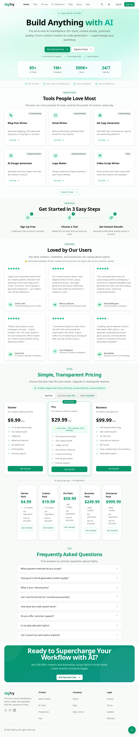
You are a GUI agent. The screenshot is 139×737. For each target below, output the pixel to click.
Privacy (110, 699)
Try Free (12, 140)
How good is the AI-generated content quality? (45, 578)
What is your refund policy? (35, 587)
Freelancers (59, 4)
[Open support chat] (132, 730)
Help (88, 4)
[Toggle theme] (109, 4)
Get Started (25, 468)
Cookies (110, 712)
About (79, 4)
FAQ (40, 718)
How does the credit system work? (38, 606)
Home (26, 4)
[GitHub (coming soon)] (10, 710)
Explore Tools (81, 49)
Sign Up (129, 4)
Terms (110, 705)
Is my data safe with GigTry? (35, 625)
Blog (71, 4)
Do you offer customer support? (37, 616)
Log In (118, 4)
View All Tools (67, 192)
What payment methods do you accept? (41, 568)
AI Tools (42, 705)
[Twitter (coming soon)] (5, 710)
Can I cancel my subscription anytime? (40, 635)
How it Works (44, 699)
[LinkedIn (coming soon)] (14, 710)
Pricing (44, 4)
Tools (35, 4)
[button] (25, 127)
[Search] (102, 4)
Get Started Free (55, 49)
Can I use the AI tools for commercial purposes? (45, 597)
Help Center (78, 712)
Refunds (111, 718)
